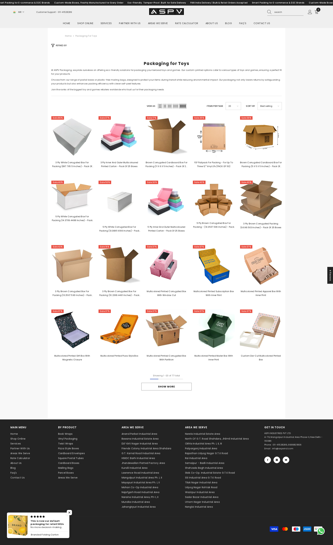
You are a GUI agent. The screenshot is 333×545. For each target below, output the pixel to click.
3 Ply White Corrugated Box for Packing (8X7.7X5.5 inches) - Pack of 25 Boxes (72, 164)
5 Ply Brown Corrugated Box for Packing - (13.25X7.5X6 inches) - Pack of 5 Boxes (213, 225)
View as (151, 106)
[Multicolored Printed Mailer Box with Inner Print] (214, 330)
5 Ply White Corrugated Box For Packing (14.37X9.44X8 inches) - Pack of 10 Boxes (72, 218)
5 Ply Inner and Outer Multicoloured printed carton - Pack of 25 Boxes (166, 228)
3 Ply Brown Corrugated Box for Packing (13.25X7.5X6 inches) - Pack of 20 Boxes (72, 293)
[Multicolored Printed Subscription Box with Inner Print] (214, 266)
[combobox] (289, 12)
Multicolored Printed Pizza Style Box (119, 355)
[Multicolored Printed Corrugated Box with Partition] (166, 330)
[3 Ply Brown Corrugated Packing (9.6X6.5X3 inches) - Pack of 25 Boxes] (261, 199)
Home (68, 35)
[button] (160, 106)
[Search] (285, 12)
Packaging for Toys (86, 35)
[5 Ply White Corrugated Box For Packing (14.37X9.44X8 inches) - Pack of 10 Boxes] (72, 196)
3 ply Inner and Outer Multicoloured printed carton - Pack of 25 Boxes (119, 164)
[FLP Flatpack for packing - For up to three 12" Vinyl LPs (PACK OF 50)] (214, 137)
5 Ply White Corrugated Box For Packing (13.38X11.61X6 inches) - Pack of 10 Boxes (119, 229)
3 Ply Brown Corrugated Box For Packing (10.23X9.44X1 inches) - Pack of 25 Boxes (119, 293)
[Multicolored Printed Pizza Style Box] (119, 330)
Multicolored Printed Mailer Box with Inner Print (213, 357)
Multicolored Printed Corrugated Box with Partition (166, 357)
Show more (166, 386)
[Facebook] (267, 460)
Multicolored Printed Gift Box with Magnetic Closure (72, 357)
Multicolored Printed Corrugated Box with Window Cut (166, 293)
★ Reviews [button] (330, 275)
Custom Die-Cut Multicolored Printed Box (261, 357)
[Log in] (310, 12)
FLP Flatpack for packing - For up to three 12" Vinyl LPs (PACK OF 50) (213, 164)
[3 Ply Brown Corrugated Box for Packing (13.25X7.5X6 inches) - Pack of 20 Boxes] (72, 266)
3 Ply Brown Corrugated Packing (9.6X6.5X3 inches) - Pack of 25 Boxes (260, 225)
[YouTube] (286, 460)
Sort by (250, 106)
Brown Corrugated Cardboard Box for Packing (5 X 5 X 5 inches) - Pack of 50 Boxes (261, 164)
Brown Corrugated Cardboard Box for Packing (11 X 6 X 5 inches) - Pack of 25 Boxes (166, 164)
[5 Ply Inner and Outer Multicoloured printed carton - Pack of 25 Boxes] (166, 201)
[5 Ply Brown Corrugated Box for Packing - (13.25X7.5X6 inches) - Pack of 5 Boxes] (214, 199)
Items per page (215, 106)
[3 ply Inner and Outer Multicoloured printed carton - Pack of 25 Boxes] (119, 137)
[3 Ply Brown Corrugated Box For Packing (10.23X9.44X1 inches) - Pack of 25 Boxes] (119, 266)
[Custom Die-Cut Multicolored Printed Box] (261, 330)
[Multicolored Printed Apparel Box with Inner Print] (261, 266)
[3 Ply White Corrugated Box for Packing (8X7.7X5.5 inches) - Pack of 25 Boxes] (72, 137)
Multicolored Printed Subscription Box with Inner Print (214, 293)
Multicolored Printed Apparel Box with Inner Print (261, 293)
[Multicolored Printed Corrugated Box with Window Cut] (166, 266)
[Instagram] (277, 460)
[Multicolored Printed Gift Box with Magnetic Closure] (72, 330)
